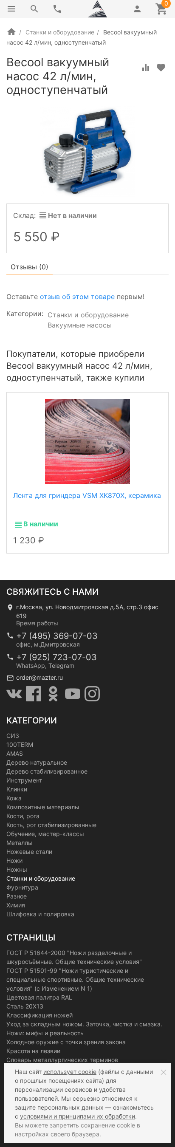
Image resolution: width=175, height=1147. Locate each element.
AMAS (14, 753)
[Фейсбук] (33, 693)
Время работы (37, 623)
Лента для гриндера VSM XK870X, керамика (87, 495)
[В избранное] (161, 67)
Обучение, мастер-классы (45, 833)
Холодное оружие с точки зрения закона (66, 1041)
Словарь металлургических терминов (62, 1059)
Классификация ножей (39, 1015)
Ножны (16, 869)
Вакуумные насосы (80, 325)
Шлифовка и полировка (40, 914)
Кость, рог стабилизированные (51, 824)
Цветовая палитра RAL (39, 997)
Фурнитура (22, 887)
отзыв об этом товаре (77, 296)
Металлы (19, 842)
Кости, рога (23, 815)
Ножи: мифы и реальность (45, 1033)
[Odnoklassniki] (53, 693)
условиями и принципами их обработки (77, 1116)
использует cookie (69, 1071)
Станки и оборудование (59, 32)
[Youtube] (72, 693)
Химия (15, 905)
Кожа (14, 798)
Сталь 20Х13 (24, 1006)
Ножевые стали (29, 851)
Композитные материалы (42, 807)
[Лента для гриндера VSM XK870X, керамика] (87, 440)
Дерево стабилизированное (47, 771)
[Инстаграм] (92, 693)
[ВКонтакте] (14, 693)
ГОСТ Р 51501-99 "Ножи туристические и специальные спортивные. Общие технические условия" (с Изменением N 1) (75, 979)
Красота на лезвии (33, 1050)
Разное (16, 896)
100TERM (19, 744)
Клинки (16, 789)
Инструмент (24, 780)
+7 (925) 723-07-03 (56, 657)
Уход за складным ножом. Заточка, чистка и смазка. (84, 1024)
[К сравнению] (145, 67)
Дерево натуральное (36, 762)
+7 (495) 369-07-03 (57, 636)
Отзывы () (29, 267)
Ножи (14, 860)
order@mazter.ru (39, 677)
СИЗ (12, 735)
